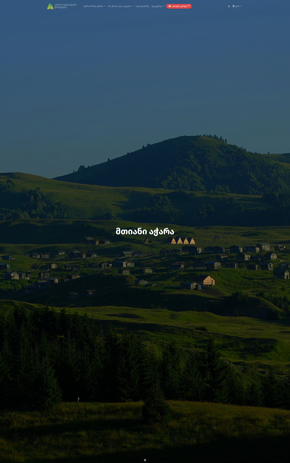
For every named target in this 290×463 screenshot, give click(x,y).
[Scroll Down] (145, 459)
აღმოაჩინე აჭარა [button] (93, 6)
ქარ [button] (237, 6)
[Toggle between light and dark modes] (229, 6)
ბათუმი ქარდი (179, 6)
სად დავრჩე (142, 6)
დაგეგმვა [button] (157, 6)
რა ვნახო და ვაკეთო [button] (120, 6)
